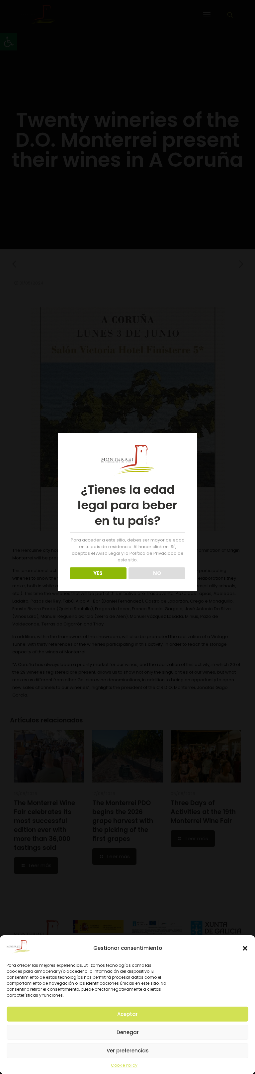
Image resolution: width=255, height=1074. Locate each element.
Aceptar (127, 1014)
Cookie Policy (124, 1065)
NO (157, 573)
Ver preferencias (128, 1050)
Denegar (128, 1032)
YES (98, 573)
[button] (245, 948)
